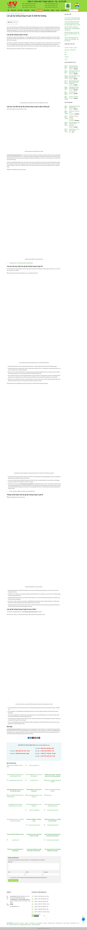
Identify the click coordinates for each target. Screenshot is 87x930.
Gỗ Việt (54, 730)
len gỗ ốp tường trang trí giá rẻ (50, 31)
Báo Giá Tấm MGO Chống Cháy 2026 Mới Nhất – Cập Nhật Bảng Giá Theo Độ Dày (72, 29)
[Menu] (8, 10)
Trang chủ (13, 10)
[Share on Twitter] (31, 738)
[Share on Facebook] (29, 738)
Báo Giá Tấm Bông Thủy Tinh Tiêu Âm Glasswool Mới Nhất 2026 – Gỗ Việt (72, 34)
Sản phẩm (26, 10)
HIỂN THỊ (15, 22)
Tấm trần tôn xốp (73, 923)
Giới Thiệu (20, 10)
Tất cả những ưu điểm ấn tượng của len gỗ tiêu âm (22, 491)
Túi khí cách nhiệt (66, 923)
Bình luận (10, 861)
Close (82, 1)
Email (27, 872)
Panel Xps (45, 923)
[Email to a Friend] (33, 738)
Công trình (46, 10)
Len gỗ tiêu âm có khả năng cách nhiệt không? (21, 263)
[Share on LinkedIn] (37, 738)
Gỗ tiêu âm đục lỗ (59, 923)
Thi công (39, 10)
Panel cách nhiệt (20, 906)
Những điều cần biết (36, 914)
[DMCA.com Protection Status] (35, 915)
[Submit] (79, 10)
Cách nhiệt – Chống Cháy (70, 49)
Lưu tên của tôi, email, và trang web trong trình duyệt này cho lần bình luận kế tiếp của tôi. (28, 877)
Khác (66, 54)
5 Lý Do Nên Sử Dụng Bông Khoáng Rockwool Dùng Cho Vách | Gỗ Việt (72, 18)
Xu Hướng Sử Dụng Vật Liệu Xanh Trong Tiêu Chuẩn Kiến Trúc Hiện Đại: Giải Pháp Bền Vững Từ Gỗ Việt (72, 23)
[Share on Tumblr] (39, 738)
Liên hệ (52, 10)
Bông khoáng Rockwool (36, 924)
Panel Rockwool (32, 923)
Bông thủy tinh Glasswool (14, 924)
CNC (66, 52)
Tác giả (57, 10)
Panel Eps (26, 923)
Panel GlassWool (39, 923)
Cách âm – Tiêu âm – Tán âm (71, 47)
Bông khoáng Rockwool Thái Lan (25, 924)
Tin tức (33, 10)
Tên (9, 872)
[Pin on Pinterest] (35, 738)
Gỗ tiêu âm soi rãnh (51, 923)
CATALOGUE (64, 10)
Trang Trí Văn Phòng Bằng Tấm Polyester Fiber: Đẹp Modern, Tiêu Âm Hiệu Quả (72, 39)
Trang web (46, 872)
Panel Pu (22, 923)
